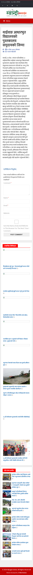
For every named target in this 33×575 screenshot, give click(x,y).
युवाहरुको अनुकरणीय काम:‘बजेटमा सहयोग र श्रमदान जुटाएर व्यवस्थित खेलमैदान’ (14, 387)
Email (5, 205)
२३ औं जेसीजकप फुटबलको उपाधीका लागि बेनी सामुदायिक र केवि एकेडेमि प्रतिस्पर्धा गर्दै (15, 459)
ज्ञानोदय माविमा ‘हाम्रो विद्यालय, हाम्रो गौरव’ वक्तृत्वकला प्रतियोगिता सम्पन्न (21, 475)
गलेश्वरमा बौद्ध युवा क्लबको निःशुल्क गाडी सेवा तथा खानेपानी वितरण (20, 536)
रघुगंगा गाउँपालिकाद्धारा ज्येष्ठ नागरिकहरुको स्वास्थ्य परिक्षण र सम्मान (16, 394)
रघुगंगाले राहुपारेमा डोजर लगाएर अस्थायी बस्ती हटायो (20, 509)
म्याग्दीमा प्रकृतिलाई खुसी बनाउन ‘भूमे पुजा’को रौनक (16, 291)
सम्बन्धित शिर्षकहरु (10, 245)
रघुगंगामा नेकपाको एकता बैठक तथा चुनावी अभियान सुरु (16, 364)
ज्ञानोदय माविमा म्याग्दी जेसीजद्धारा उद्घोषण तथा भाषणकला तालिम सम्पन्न (20, 519)
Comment (7, 183)
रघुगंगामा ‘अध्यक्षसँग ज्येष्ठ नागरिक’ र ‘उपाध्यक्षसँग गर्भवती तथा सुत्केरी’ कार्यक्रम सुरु (21, 485)
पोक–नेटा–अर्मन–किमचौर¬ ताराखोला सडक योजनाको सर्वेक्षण (20, 501)
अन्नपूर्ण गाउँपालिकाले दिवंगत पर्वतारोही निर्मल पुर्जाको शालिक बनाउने (20, 493)
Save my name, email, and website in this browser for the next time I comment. (16, 228)
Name (6, 198)
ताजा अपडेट (10, 470)
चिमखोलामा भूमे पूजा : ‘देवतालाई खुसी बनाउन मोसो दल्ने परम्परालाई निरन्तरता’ (16, 267)
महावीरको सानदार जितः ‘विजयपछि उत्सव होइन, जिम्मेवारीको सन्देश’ (15, 316)
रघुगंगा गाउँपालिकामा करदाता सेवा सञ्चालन (21, 526)
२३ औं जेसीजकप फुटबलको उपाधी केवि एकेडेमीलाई (16, 417)
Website (6, 213)
